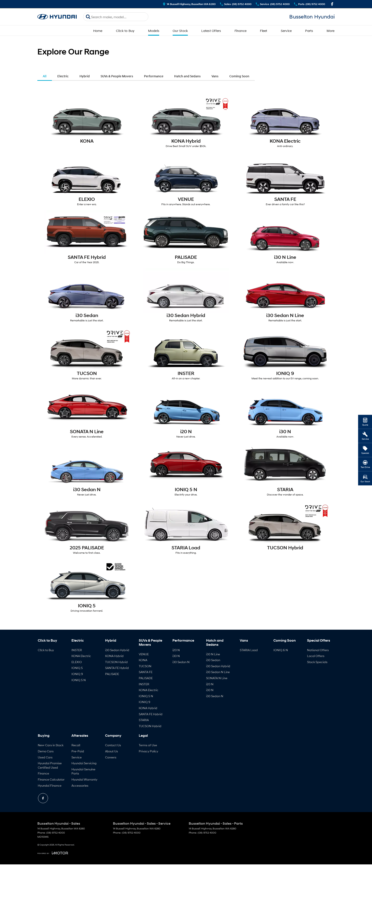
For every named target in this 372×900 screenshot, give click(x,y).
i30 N (176, 656)
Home (98, 31)
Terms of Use (148, 745)
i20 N (176, 650)
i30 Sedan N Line (218, 672)
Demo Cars (46, 751)
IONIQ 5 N (78, 680)
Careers (110, 757)
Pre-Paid (77, 751)
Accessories (79, 785)
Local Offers (315, 656)
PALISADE (112, 674)
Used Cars (45, 757)
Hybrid (84, 76)
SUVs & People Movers (117, 76)
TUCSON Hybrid (116, 662)
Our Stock (180, 31)
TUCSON (145, 666)
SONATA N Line (216, 678)
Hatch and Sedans (187, 76)
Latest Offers (211, 31)
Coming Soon (239, 76)
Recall (75, 745)
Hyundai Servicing (83, 763)
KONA (143, 660)
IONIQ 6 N (280, 650)
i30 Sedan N (181, 662)
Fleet (263, 31)
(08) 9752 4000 (55, 832)
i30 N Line (213, 654)
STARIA (144, 720)
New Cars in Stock (50, 745)
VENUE (144, 654)
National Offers (318, 650)
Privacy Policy (148, 751)
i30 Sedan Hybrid (117, 650)
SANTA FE (145, 672)
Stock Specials (317, 662)
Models (153, 31)
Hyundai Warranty (84, 779)
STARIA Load (249, 650)
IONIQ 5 (77, 668)
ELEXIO (76, 662)
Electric (63, 76)
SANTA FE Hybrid (117, 668)
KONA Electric (81, 656)
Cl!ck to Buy (125, 31)
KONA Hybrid (114, 656)
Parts (309, 31)
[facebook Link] (332, 4)
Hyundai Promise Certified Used (50, 765)
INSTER (76, 650)
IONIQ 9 (77, 674)
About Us (111, 751)
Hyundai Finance (49, 785)
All (44, 76)
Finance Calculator (51, 779)
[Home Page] (57, 17)
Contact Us (113, 745)
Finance (241, 31)
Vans (215, 76)
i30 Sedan (213, 660)
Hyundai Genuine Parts (83, 771)
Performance (153, 76)
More (331, 31)
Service (286, 31)
